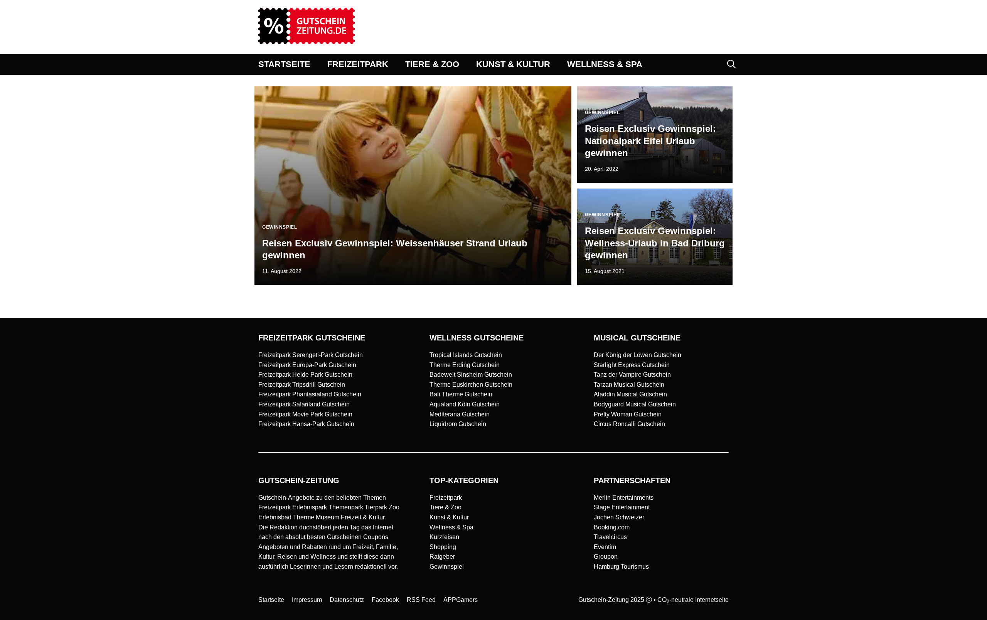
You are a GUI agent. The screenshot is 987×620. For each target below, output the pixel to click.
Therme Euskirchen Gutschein (470, 384)
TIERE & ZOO (432, 64)
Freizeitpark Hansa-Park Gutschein (306, 424)
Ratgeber (442, 556)
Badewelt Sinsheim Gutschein (470, 374)
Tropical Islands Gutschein (465, 355)
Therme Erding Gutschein (464, 365)
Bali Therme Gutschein (460, 394)
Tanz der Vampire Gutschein (632, 374)
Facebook (385, 599)
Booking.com (612, 527)
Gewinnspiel (446, 566)
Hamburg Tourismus (621, 566)
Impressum (307, 599)
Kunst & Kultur (449, 517)
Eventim (605, 547)
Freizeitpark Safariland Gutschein (304, 404)
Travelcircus (610, 537)
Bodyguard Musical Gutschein (635, 404)
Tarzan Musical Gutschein (629, 384)
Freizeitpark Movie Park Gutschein (305, 414)
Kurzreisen (444, 537)
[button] (731, 64)
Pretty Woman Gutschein (628, 414)
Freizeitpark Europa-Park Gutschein (307, 365)
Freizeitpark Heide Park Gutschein (305, 374)
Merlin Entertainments (624, 497)
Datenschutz (347, 599)
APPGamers (460, 599)
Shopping (442, 547)
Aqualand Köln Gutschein (464, 404)
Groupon (606, 556)
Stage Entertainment (622, 507)
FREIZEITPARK (357, 64)
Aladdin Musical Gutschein (630, 394)
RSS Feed (421, 599)
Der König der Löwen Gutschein (637, 355)
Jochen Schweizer (619, 517)
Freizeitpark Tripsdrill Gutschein (301, 384)
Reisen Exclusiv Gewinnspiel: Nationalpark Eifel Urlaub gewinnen (650, 140)
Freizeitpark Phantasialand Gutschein (309, 394)
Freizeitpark (445, 497)
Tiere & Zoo (445, 507)
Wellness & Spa (451, 527)
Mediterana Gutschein (459, 414)
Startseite (271, 599)
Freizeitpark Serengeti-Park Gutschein (310, 355)
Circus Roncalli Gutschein (629, 424)
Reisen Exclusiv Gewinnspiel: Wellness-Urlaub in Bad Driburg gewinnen (655, 243)
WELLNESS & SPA (604, 64)
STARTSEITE (284, 64)
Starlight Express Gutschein (632, 365)
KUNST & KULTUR (513, 64)
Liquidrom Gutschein (457, 424)
